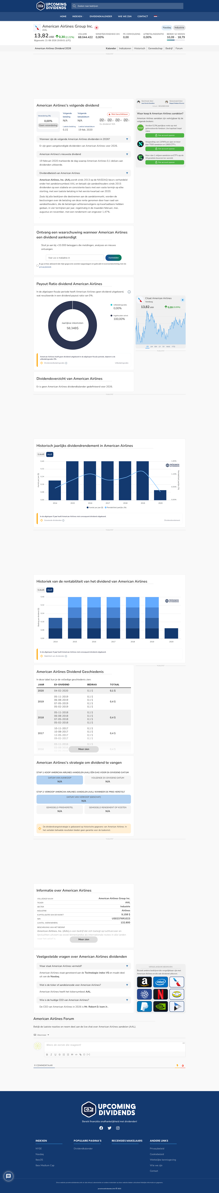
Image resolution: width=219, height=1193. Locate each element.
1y (160, 347)
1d (147, 346)
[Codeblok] (76, 1054)
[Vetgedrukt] (47, 1054)
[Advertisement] (109, 76)
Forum (179, 48)
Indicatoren (125, 48)
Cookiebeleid (157, 1154)
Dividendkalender (83, 1148)
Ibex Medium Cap (45, 1165)
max (168, 347)
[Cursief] (51, 1054)
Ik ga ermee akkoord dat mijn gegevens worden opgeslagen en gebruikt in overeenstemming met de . (82, 265)
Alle (49, 454)
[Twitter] (109, 1128)
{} (84, 1054)
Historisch (139, 48)
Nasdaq (167, 27)
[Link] (80, 1054)
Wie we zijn (156, 1165)
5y (164, 347)
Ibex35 (39, 1159)
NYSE (39, 1148)
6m (155, 347)
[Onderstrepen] (55, 1054)
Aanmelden (113, 257)
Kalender (111, 48)
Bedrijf (169, 48)
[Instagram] (118, 1128)
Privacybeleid (157, 1148)
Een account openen (166, 135)
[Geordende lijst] (64, 1054)
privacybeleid (45, 267)
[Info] (129, 292)
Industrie (179, 27)
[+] (88, 1054)
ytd (173, 347)
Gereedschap (155, 48)
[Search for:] (127, 6)
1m (151, 347)
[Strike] (60, 1054)
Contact (154, 1171)
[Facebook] (101, 1128)
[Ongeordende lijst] (68, 1054)
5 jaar (41, 454)
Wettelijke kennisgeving (163, 1159)
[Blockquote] (72, 1054)
